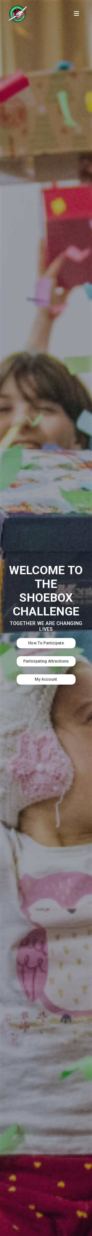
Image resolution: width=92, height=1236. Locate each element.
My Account (46, 679)
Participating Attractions (46, 661)
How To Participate (46, 643)
